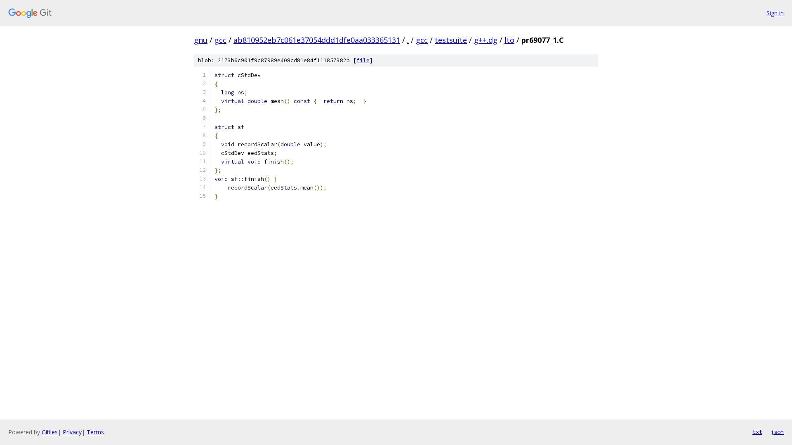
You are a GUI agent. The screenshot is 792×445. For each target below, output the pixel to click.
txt (757, 432)
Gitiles (50, 432)
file (363, 60)
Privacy (72, 432)
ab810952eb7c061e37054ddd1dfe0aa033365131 (316, 40)
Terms (95, 432)
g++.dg (485, 40)
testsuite (451, 40)
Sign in (775, 13)
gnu (200, 40)
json (777, 432)
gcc (220, 40)
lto (509, 40)
